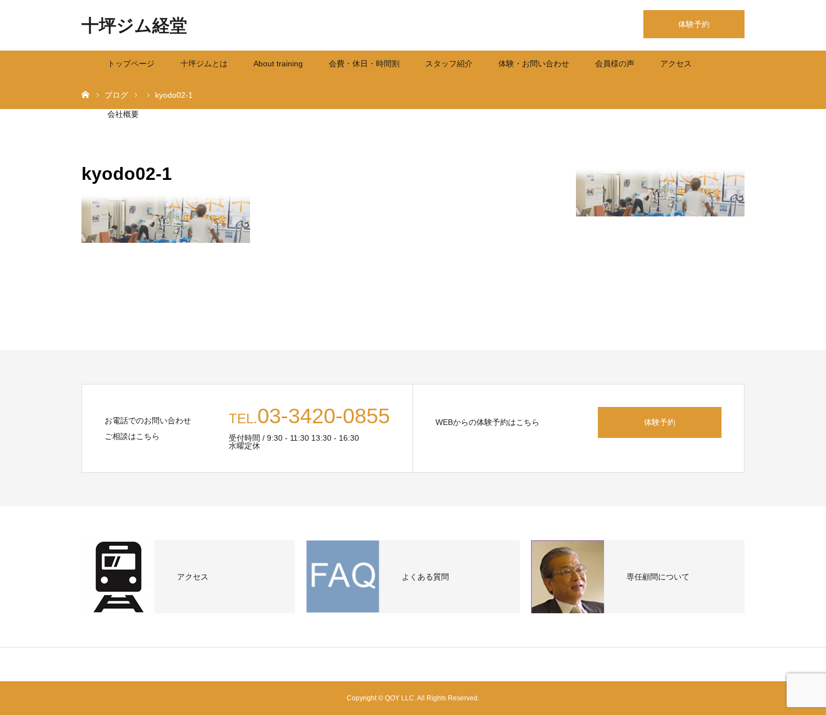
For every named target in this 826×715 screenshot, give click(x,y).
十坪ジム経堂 (134, 25)
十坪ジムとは (204, 63)
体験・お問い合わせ (533, 63)
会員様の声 (614, 63)
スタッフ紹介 (449, 63)
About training (278, 63)
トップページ (131, 63)
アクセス (676, 63)
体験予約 (694, 24)
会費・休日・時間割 (364, 63)
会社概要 (123, 114)
